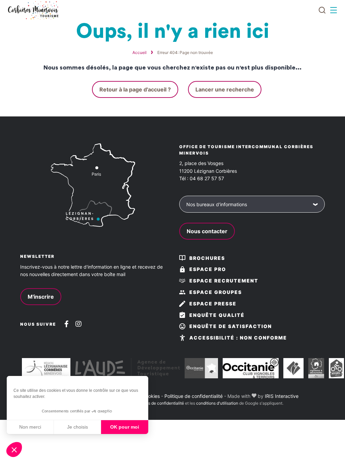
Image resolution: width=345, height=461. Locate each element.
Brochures (207, 258)
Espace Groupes (215, 292)
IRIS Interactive (282, 396)
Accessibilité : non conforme (238, 338)
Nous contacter (207, 231)
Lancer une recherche (224, 89)
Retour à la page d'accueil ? (135, 89)
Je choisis (77, 427)
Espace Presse (213, 303)
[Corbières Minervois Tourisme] (33, 10)
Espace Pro (207, 269)
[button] (14, 449)
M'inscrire (41, 296)
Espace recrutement (223, 280)
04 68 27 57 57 (207, 178)
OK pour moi (124, 427)
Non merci (30, 427)
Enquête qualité (217, 315)
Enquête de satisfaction (230, 326)
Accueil (139, 52)
